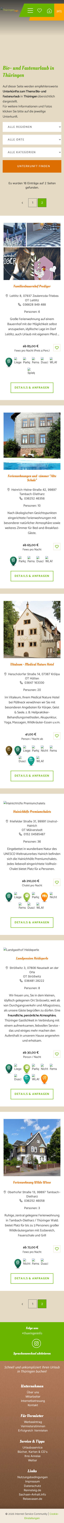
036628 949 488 (34, 304)
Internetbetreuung (32, 1401)
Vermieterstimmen (32, 1426)
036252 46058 (34, 1200)
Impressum (32, 1481)
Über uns (32, 1392)
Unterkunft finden (33, 166)
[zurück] (22, 202)
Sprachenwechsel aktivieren (32, 1353)
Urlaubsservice (32, 1447)
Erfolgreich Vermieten (32, 1430)
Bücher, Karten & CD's (32, 1451)
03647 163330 (34, 682)
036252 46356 (34, 498)
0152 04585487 (34, 834)
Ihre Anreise (32, 1456)
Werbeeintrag (32, 1422)
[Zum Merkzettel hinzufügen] (57, 347)
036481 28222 (34, 980)
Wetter (32, 1460)
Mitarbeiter (32, 1396)
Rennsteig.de (32, 1490)
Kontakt (32, 1405)
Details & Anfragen (32, 387)
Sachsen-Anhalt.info (32, 1494)
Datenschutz (32, 1486)
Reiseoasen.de (32, 1498)
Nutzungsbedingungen (32, 1477)
